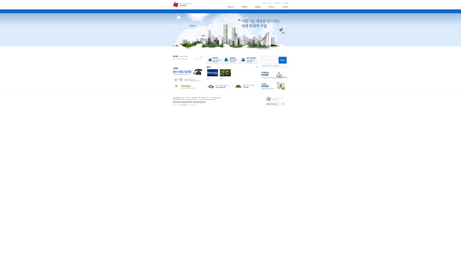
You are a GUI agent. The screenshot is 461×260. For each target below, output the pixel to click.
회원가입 (265, 66)
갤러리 (209, 78)
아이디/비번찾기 (274, 66)
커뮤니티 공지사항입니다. (180, 59)
